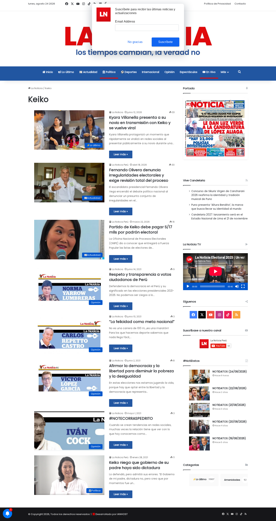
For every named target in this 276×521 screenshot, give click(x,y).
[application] (215, 271)
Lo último (67, 72)
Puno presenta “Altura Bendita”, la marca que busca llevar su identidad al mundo (217, 207)
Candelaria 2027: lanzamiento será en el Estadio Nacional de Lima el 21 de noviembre (219, 216)
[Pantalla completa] (243, 286)
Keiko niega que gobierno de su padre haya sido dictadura (139, 465)
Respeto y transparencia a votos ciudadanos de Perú (140, 277)
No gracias (135, 42)
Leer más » (121, 154)
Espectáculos (188, 72)
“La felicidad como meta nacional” (142, 321)
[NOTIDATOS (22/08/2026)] (199, 393)
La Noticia (36, 88)
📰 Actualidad (88, 72)
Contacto (240, 3)
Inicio (49, 72)
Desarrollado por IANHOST (112, 514)
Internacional (150, 72)
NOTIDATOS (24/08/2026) (230, 371)
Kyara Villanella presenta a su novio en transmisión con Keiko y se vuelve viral (139, 123)
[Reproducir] (188, 286)
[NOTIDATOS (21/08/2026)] (199, 410)
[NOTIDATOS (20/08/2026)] (199, 427)
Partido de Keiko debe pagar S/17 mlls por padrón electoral (140, 229)
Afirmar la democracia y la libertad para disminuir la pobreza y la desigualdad (141, 371)
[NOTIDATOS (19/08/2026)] (199, 443)
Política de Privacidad (217, 3)
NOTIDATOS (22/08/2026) (230, 388)
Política (110, 72)
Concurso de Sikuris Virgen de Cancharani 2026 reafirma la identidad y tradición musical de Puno (217, 195)
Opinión (169, 72)
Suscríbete (165, 42)
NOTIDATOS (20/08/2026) (230, 421)
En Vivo (211, 72)
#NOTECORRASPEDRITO (131, 418)
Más (223, 72)
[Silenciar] (237, 286)
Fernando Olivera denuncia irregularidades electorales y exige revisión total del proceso (138, 175)
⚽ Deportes (129, 72)
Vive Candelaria (194, 180)
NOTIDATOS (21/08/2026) (229, 405)
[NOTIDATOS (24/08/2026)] (199, 377)
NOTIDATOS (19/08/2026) (229, 438)
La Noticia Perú (120, 164)
